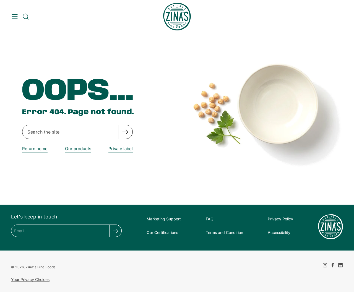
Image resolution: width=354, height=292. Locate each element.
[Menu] (14, 16)
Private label (120, 148)
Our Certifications (162, 232)
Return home (35, 148)
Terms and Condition (224, 232)
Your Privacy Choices (30, 279)
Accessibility (279, 232)
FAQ (210, 219)
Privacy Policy (280, 219)
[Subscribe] (115, 231)
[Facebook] (332, 265)
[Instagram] (324, 265)
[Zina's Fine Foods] (177, 16)
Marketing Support (164, 219)
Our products (78, 148)
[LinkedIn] (340, 265)
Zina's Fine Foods (41, 267)
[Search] (125, 132)
